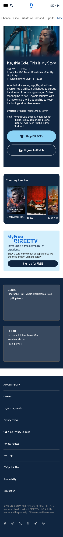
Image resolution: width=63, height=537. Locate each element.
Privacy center (11, 420)
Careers (8, 396)
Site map (8, 455)
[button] (6, 5)
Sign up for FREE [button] (33, 263)
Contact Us (9, 491)
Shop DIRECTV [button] (34, 136)
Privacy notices (11, 443)
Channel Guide (10, 18)
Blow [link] (30, 218)
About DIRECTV (12, 384)
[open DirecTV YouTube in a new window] (35, 523)
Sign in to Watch (34, 150)
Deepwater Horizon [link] (18, 217)
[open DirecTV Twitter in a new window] (20, 523)
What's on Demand (33, 18)
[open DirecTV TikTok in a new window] (43, 523)
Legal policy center (13, 408)
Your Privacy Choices (19, 431)
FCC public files (11, 467)
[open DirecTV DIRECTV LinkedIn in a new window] (5, 523)
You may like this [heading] (17, 180)
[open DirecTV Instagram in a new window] (28, 523)
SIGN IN (54, 5)
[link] (16, 200)
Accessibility (10, 479)
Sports (50, 18)
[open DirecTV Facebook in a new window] (12, 523)
